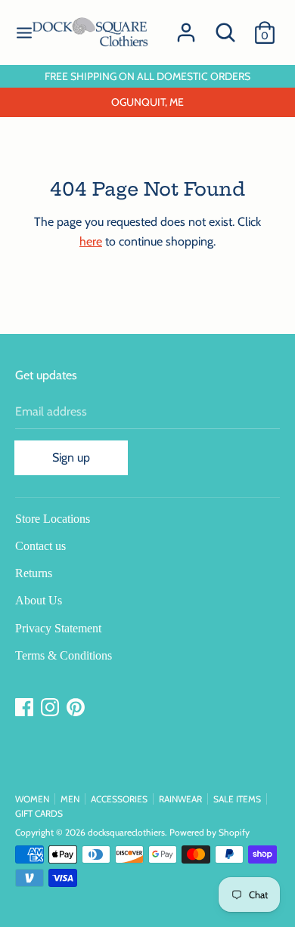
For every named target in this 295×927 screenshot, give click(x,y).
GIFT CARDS (39, 813)
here (90, 241)
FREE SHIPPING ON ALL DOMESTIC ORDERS (147, 76)
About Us (38, 600)
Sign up (71, 457)
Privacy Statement (58, 628)
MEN (70, 799)
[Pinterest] (77, 707)
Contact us (40, 545)
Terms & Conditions (63, 655)
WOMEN (32, 799)
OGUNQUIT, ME (147, 102)
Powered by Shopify (209, 832)
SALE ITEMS (237, 799)
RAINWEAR (180, 799)
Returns (33, 573)
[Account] (186, 27)
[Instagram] (51, 707)
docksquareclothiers (126, 832)
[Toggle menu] (24, 32)
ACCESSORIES (119, 799)
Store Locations (52, 518)
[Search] (225, 27)
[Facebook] (25, 707)
